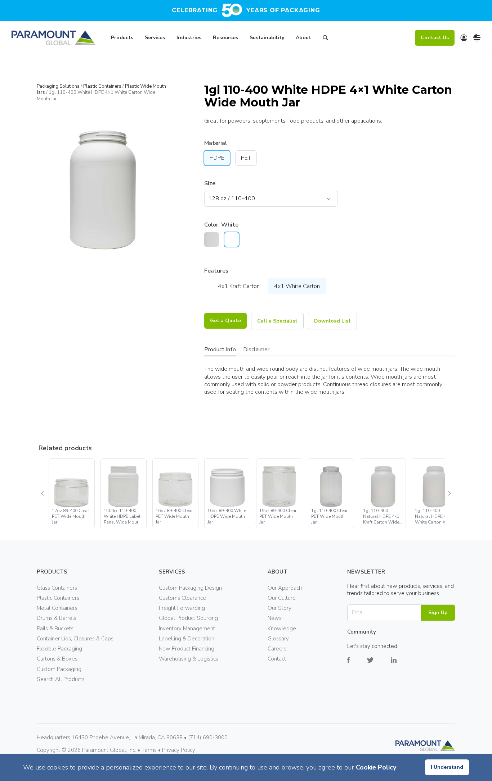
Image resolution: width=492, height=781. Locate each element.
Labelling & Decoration (186, 638)
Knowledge (282, 628)
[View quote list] (464, 37)
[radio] (211, 239)
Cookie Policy (376, 767)
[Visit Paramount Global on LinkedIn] (402, 665)
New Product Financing (186, 648)
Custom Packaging (59, 669)
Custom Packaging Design (190, 588)
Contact (277, 658)
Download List (332, 321)
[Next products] (449, 493)
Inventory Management (187, 628)
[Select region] (476, 37)
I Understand (447, 767)
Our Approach (285, 588)
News (275, 618)
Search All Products (61, 679)
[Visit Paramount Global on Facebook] (357, 665)
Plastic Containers (102, 86)
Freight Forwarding (182, 608)
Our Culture (282, 598)
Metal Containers (57, 608)
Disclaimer (256, 349)
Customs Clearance (182, 598)
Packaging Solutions (58, 86)
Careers (277, 648)
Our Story (279, 608)
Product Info (220, 349)
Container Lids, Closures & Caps (75, 638)
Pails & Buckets (55, 628)
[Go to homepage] (54, 38)
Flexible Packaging (59, 648)
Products (122, 37)
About (303, 37)
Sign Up (438, 612)
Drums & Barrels (56, 618)
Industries (188, 37)
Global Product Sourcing (188, 618)
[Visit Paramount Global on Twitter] (379, 665)
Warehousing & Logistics (188, 658)
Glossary (278, 638)
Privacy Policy (178, 750)
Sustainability (267, 37)
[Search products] (325, 39)
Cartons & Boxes (57, 658)
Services (155, 37)
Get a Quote (225, 320)
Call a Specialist (277, 321)
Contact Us (435, 37)
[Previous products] (43, 493)
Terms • (152, 750)
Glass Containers (57, 588)
